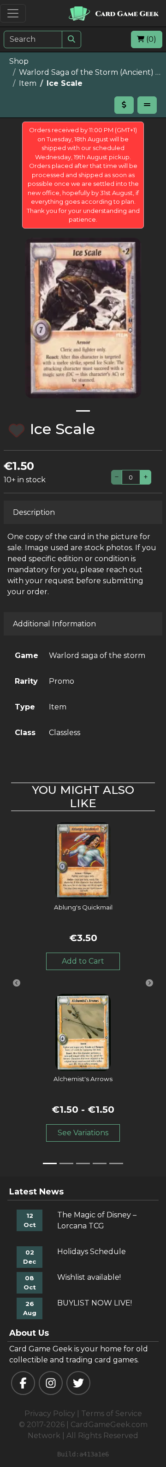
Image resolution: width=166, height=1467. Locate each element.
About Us (29, 1333)
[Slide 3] (83, 1163)
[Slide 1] (83, 411)
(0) (150, 39)
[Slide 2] (66, 1163)
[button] (16, 983)
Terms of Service (111, 1413)
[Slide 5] (116, 1163)
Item (27, 83)
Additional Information (54, 623)
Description (34, 512)
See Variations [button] (83, 1132)
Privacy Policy (49, 1413)
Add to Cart (83, 961)
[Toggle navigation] (13, 13)
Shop (19, 61)
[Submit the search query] (71, 39)
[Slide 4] (100, 1163)
